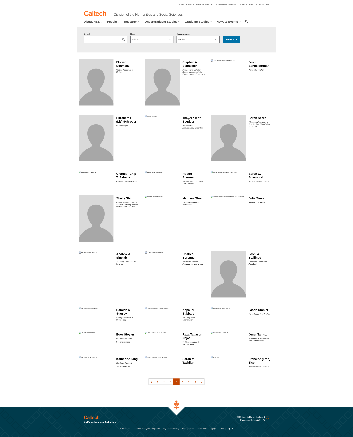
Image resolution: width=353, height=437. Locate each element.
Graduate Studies (197, 21)
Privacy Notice (188, 428)
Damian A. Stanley (123, 311)
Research (130, 21)
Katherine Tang (127, 359)
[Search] (246, 21)
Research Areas (183, 34)
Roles (132, 34)
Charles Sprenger (189, 255)
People (112, 21)
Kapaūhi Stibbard (188, 311)
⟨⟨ (151, 382)
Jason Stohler (258, 310)
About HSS (92, 21)
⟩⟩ (201, 382)
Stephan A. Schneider (190, 63)
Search (87, 34)
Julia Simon (257, 198)
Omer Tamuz (258, 334)
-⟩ (195, 382)
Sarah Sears (257, 118)
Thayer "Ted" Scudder (191, 119)
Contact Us (125, 428)
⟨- (158, 382)
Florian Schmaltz (122, 63)
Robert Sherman (188, 175)
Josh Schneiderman (259, 63)
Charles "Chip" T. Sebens (126, 175)
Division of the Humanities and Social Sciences (148, 14)
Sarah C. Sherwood (256, 175)
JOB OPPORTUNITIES (226, 4)
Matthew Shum (193, 198)
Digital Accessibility (171, 428)
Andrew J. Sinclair (123, 255)
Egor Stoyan (125, 334)
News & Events (227, 21)
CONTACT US (262, 4)
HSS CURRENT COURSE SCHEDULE (195, 4)
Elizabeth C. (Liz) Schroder (126, 119)
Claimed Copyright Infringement (146, 428)
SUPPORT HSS (246, 4)
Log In (230, 428)
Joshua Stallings (255, 255)
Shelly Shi (123, 198)
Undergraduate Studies (161, 21)
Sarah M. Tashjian (188, 360)
